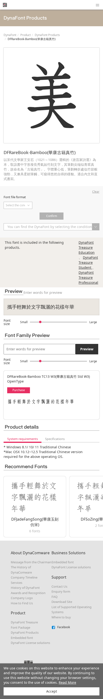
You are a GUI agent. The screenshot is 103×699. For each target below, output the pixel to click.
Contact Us (59, 586)
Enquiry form (61, 591)
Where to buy (61, 617)
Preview (86, 349)
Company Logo (22, 598)
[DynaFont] (5, 5)
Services (16, 582)
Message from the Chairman (31, 562)
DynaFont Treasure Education (87, 247)
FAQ (54, 597)
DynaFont (10, 35)
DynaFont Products (47, 35)
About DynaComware (30, 552)
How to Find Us (22, 603)
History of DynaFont (25, 587)
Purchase (18, 390)
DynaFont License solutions (30, 643)
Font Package (20, 627)
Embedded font (22, 638)
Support (59, 577)
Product (25, 35)
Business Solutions (69, 552)
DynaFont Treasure (24, 622)
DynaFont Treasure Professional (88, 277)
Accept (51, 691)
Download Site (62, 602)
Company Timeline (24, 577)
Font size (7, 322)
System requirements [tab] (22, 439)
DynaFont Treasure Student (88, 262)
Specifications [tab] (55, 439)
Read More (67, 682)
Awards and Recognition (28, 593)
